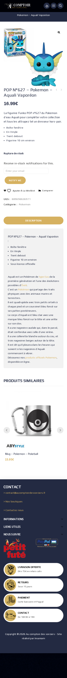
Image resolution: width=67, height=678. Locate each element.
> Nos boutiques (13, 501)
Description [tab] (33, 220)
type (41, 276)
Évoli (24, 285)
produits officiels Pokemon (41, 357)
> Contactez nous (14, 510)
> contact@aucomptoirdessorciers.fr (24, 492)
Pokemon (25, 204)
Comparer (47, 190)
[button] (58, 32)
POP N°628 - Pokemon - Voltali (61, 90)
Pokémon (23, 289)
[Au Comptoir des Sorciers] (17, 6)
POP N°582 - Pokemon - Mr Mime (56, 90)
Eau (47, 276)
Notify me (15, 180)
